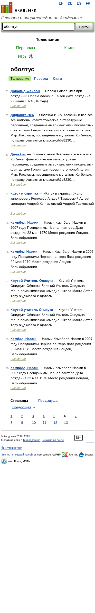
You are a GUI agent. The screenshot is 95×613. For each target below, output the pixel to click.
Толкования (47, 40)
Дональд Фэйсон (25, 91)
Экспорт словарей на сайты (18, 454)
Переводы (25, 48)
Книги (69, 48)
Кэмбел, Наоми (23, 339)
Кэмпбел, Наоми (24, 368)
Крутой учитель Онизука (31, 310)
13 (66, 422)
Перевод (41, 78)
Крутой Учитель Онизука (31, 281)
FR (88, 3)
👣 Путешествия (11, 447)
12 (55, 422)
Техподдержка (31, 440)
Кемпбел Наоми (24, 251)
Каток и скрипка (24, 193)
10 (34, 422)
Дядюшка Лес (22, 115)
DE (70, 3)
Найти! (84, 27)
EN (61, 3)
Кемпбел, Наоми (24, 222)
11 (44, 422)
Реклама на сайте (53, 440)
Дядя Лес (18, 154)
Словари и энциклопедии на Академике (41, 18)
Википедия (18, 106)
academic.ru (18, 7)
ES (79, 3)
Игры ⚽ (25, 56)
